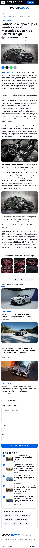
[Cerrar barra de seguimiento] (36, 2)
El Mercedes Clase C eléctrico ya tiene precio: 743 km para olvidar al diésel (17, 315)
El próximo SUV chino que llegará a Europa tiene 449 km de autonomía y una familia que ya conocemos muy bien (24, 467)
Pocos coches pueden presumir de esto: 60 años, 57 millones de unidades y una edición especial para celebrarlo (25, 488)
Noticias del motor (21, 519)
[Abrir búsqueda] (36, 7)
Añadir (31, 2)
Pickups (30, 280)
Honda (7, 524)
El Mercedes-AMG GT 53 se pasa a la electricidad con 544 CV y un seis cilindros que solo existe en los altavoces (18, 388)
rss (30, 535)
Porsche (7, 515)
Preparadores (25, 515)
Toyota (15, 515)
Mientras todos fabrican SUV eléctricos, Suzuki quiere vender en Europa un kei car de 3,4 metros (24, 499)
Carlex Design (29, 98)
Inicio (2, 14)
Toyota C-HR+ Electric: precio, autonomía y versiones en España (24, 457)
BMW (14, 524)
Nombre (4, 426)
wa (11, 67)
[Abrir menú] (3, 7)
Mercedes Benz (10, 14)
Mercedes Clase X (9, 72)
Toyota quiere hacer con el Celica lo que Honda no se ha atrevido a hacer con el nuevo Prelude (24, 478)
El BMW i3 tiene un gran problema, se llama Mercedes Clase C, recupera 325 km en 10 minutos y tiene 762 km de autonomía (18, 351)
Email (3, 435)
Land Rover (8, 519)
